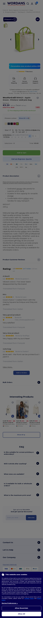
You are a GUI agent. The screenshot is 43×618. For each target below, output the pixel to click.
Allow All (21, 614)
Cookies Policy (29, 598)
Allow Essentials (21, 608)
